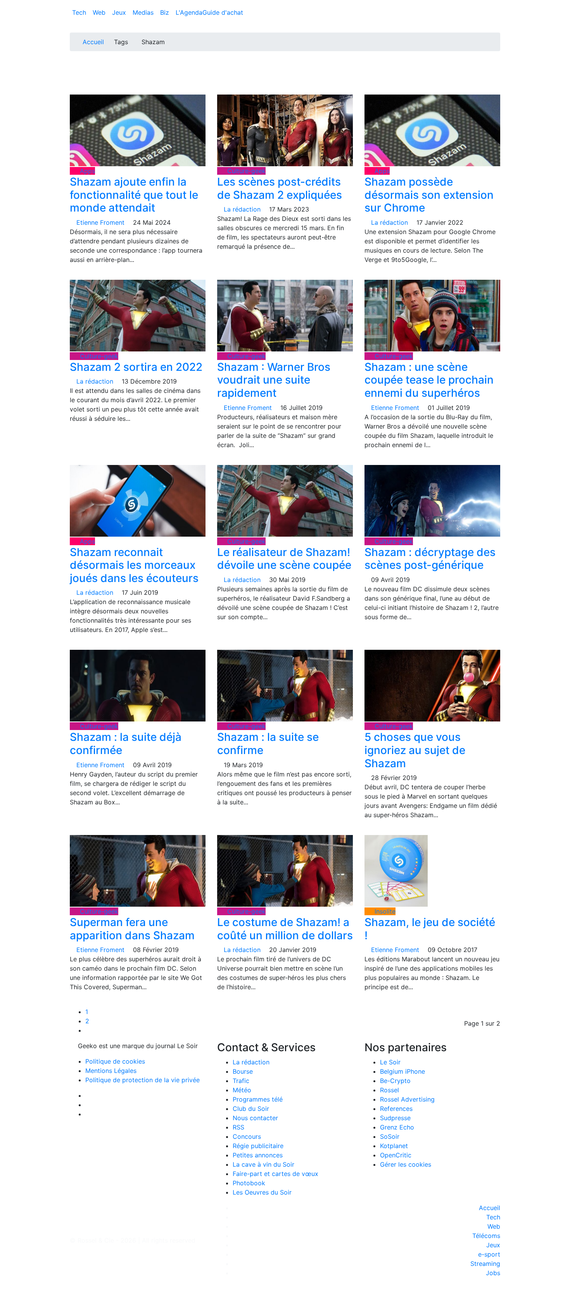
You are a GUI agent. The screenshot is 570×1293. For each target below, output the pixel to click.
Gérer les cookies (405, 1164)
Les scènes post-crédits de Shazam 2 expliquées (279, 188)
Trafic (241, 1081)
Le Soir (390, 1062)
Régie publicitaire (258, 1146)
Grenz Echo (397, 1127)
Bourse (243, 1071)
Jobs (493, 1273)
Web (100, 12)
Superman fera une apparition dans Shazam (132, 929)
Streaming (485, 1263)
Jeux (120, 12)
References (396, 1108)
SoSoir (389, 1136)
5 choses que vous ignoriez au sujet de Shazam (414, 750)
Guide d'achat (222, 12)
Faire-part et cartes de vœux (275, 1174)
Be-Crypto (395, 1081)
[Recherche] (498, 14)
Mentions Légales (110, 1070)
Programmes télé (258, 1099)
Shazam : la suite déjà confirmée (125, 743)
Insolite (384, 911)
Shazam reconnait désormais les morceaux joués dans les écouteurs (134, 565)
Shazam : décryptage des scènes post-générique (430, 559)
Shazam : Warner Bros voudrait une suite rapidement (273, 379)
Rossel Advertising (407, 1099)
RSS (238, 1127)
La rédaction (251, 1062)
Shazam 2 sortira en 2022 (136, 367)
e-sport (489, 1254)
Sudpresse (395, 1118)
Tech (80, 12)
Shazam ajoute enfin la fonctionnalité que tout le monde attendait (134, 194)
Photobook (249, 1183)
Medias (144, 12)
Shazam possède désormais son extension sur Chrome (429, 194)
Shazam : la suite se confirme (268, 743)
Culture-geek (245, 171)
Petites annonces (258, 1155)
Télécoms (486, 1236)
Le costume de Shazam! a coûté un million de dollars (285, 929)
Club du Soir (251, 1108)
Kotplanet (394, 1146)
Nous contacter (255, 1118)
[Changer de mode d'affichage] (496, 5)
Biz (165, 12)
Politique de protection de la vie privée (142, 1080)
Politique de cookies (115, 1061)
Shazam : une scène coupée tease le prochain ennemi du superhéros (429, 379)
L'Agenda (189, 12)
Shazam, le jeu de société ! (429, 929)
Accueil (93, 42)
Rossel (389, 1090)
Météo (242, 1090)
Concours (247, 1136)
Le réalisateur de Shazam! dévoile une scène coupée (284, 559)
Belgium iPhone (402, 1071)
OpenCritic (395, 1155)
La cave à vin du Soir (263, 1164)
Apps (86, 171)
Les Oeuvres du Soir (262, 1192)
